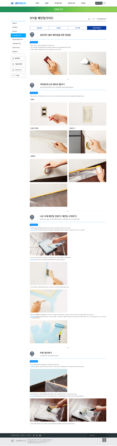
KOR (104, 2)
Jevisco (18, 3)
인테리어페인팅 (96, 28)
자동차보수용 (71, 3)
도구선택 (77, 28)
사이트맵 (28, 435)
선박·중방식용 (58, 3)
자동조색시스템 (16, 47)
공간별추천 (15, 27)
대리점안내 (15, 51)
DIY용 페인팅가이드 (17, 35)
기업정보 (83, 3)
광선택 (58, 28)
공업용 (46, 3)
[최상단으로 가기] (104, 440)
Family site (92, 435)
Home (89, 19)
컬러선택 (39, 28)
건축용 (37, 3)
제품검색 (98, 3)
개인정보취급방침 (15, 435)
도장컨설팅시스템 (16, 43)
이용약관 (23, 435)
